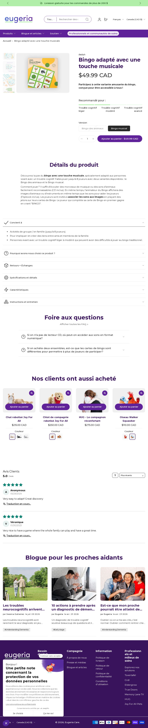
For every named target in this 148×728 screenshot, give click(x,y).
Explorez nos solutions (132, 669)
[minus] (82, 139)
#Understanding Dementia (16, 630)
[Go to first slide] (140, 3)
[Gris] (26, 436)
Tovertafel (130, 675)
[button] (119, 138)
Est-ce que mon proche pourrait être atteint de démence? (120, 607)
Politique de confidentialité (104, 675)
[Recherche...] (87, 19)
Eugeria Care (72, 722)
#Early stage (58, 630)
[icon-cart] (105, 19)
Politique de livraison (102, 659)
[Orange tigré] (12, 436)
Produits (8, 33)
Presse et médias (76, 662)
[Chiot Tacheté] (59, 436)
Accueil (7, 40)
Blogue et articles (31, 33)
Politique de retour (102, 667)
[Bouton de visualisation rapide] (31, 393)
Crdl (127, 680)
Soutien (54, 33)
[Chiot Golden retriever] (52, 436)
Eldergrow (131, 684)
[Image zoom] (42, 73)
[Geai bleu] (132, 436)
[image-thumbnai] (9, 54)
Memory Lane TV (134, 694)
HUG (127, 699)
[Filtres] (115, 475)
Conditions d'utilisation (102, 683)
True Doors (131, 689)
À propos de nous (77, 657)
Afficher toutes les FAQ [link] (73, 324)
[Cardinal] (125, 436)
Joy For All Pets (133, 704)
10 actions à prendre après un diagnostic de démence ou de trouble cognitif (74, 607)
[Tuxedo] (19, 436)
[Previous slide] (7, 3)
